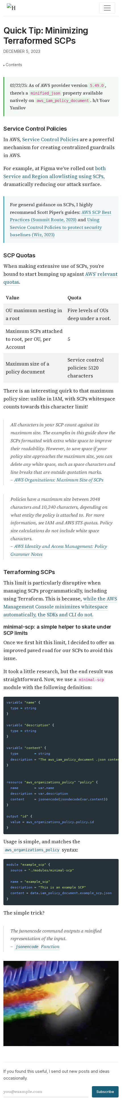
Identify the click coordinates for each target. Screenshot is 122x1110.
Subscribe (105, 1092)
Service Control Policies (50, 139)
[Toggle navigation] (107, 8)
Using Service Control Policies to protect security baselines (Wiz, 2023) (56, 227)
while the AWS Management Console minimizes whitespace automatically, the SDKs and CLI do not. (60, 606)
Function (38, 946)
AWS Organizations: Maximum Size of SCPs (58, 480)
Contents (14, 64)
